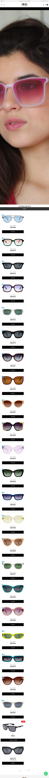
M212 (13, 736)
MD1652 (13, 690)
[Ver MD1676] (13, 264)
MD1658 (13, 551)
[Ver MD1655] (13, 611)
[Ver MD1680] (13, 218)
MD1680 (13, 227)
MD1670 (13, 389)
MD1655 (13, 620)
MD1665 (13, 435)
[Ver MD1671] (13, 357)
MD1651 (13, 713)
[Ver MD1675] (13, 288)
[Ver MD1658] (13, 542)
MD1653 (13, 666)
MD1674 (13, 320)
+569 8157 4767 (45, 1)
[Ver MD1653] (13, 657)
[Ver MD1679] (13, 241)
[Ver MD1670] (13, 380)
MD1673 (13, 343)
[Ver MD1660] (13, 519)
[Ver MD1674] (13, 311)
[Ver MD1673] (13, 334)
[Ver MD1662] (13, 473)
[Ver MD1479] (13, 750)
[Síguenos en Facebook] (1, 1)
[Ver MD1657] (13, 565)
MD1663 (13, 458)
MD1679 (13, 250)
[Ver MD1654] (13, 634)
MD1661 (13, 505)
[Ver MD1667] (13, 403)
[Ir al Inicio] (24, 4)
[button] (1, 5)
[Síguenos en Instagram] (3, 1)
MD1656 (13, 597)
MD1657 (13, 574)
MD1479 (13, 759)
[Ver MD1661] (13, 496)
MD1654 (13, 643)
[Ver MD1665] (13, 426)
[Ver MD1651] (13, 704)
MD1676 (13, 273)
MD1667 (13, 412)
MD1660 (13, 528)
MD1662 (13, 481)
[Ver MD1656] (13, 588)
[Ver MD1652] (13, 680)
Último (28, 770)
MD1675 (13, 297)
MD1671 (13, 366)
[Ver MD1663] (13, 449)
